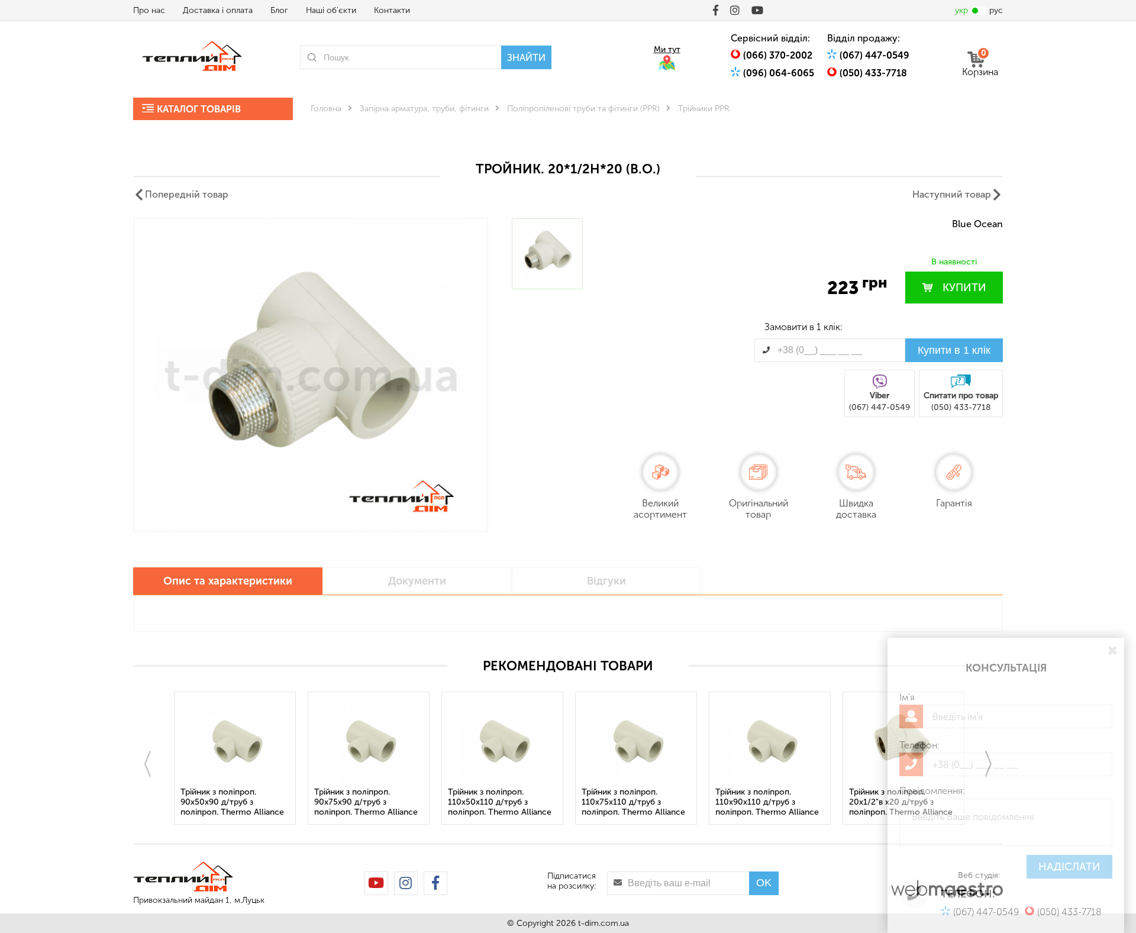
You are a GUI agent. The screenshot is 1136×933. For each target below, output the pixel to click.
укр (961, 10)
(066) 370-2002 (777, 55)
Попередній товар (186, 194)
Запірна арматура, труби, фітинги (424, 109)
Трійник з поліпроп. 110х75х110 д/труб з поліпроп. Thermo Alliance (633, 802)
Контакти (392, 10)
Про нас (149, 10)
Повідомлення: (932, 790)
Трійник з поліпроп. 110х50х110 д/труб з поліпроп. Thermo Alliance (499, 802)
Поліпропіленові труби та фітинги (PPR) (583, 109)
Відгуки (606, 580)
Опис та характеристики (227, 580)
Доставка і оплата (218, 10)
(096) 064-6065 (778, 73)
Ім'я (907, 697)
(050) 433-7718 (873, 73)
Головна (326, 109)
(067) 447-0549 (874, 55)
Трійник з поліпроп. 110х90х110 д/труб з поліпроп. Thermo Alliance (767, 802)
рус (996, 10)
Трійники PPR (704, 109)
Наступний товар (951, 194)
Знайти (526, 57)
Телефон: (919, 745)
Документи (417, 580)
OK (764, 883)
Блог (279, 10)
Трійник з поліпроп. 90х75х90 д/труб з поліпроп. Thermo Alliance (366, 802)
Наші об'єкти (331, 10)
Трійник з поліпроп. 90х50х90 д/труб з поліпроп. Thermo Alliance (232, 802)
